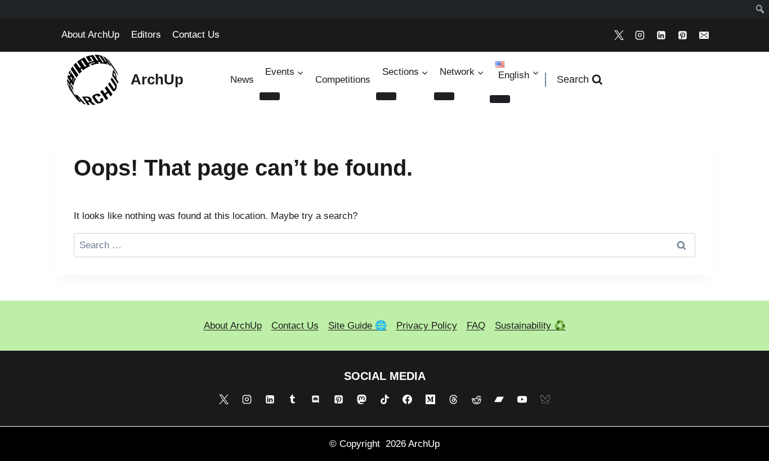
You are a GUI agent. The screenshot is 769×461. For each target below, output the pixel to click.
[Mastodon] (361, 399)
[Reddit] (476, 399)
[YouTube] (522, 399)
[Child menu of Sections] (386, 96)
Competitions (342, 79)
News (242, 79)
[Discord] (315, 399)
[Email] (703, 34)
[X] (618, 34)
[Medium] (430, 399)
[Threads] (453, 399)
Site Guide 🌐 (357, 325)
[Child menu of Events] (270, 96)
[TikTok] (384, 399)
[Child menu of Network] (444, 96)
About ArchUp (90, 34)
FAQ (476, 325)
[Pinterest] (682, 34)
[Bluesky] (545, 399)
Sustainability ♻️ (530, 325)
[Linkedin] (661, 34)
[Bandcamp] (499, 399)
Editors (146, 34)
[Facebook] (407, 399)
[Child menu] (500, 99)
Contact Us (196, 34)
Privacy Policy (426, 325)
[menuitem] (760, 9)
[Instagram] (640, 34)
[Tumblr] (292, 399)
